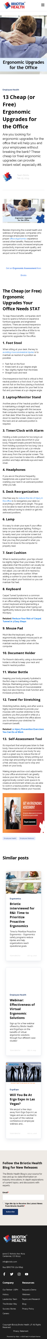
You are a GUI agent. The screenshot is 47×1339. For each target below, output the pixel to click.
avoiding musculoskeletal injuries (18, 352)
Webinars (26, 1294)
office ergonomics (18, 238)
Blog (24, 1304)
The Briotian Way (10, 1304)
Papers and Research (31, 1299)
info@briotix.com (10, 1262)
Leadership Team (10, 1299)
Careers (6, 1313)
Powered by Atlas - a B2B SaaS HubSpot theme (23, 1336)
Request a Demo (29, 1290)
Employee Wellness (27, 838)
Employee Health (10, 838)
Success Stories (9, 1309)
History (6, 1294)
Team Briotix (23, 175)
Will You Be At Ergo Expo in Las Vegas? (22, 1099)
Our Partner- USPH (10, 1290)
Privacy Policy (28, 1309)
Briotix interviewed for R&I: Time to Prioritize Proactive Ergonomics (22, 915)
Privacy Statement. (21, 1331)
